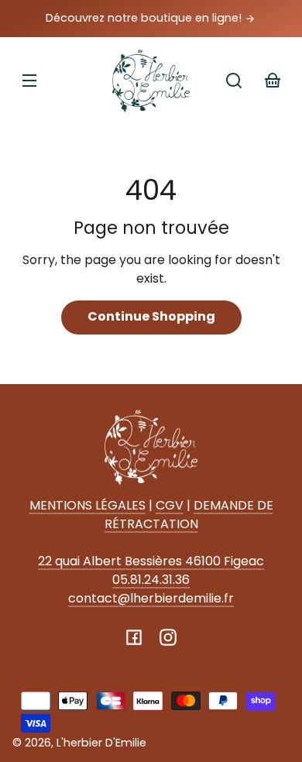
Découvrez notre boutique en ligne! (145, 18)
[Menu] (29, 81)
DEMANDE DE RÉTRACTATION (189, 514)
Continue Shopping (151, 316)
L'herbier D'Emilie (101, 742)
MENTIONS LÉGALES (87, 505)
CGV (170, 505)
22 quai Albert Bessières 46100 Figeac (151, 561)
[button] (234, 81)
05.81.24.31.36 (151, 580)
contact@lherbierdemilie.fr (151, 598)
